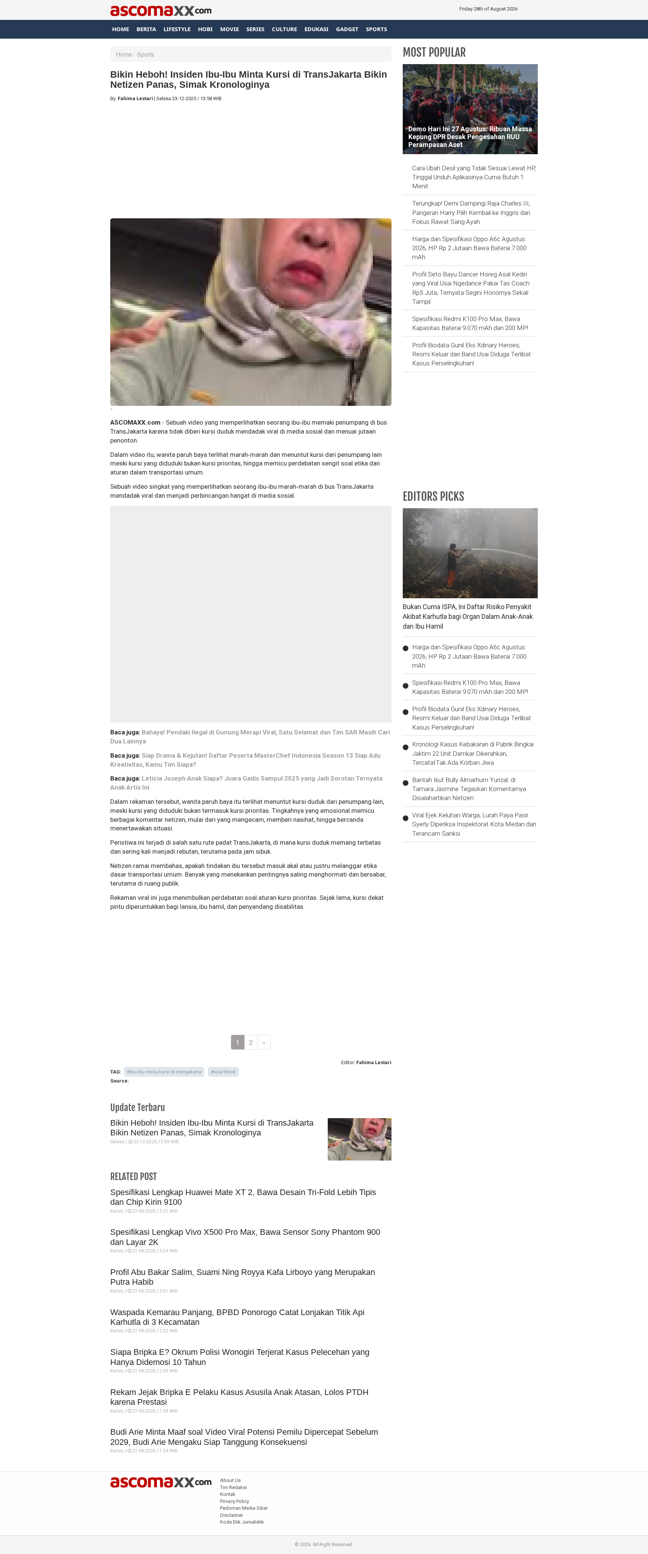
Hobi (205, 29)
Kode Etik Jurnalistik (242, 1522)
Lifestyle (177, 29)
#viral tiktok (223, 1072)
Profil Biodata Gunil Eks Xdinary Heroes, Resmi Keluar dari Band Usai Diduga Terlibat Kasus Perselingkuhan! (471, 354)
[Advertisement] (251, 160)
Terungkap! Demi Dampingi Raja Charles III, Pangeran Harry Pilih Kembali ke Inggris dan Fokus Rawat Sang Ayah (471, 212)
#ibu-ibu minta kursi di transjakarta (164, 1072)
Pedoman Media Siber (244, 1508)
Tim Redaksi (233, 1487)
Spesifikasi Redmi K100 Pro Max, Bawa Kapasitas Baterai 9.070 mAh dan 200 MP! (470, 323)
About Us (230, 1480)
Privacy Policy (234, 1501)
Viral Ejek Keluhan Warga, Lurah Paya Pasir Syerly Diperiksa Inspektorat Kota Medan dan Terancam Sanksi (474, 824)
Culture (284, 29)
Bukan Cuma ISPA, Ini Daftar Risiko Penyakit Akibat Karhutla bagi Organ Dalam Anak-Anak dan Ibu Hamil (468, 616)
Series (255, 29)
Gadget (347, 29)
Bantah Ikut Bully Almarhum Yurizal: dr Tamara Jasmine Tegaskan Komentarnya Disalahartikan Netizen (469, 789)
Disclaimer (231, 1515)
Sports (376, 29)
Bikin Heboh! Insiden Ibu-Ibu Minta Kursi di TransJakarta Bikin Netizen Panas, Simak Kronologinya (212, 1127)
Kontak (228, 1494)
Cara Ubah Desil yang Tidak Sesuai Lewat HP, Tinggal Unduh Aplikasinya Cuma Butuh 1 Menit (474, 177)
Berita (146, 29)
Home (120, 29)
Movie (229, 29)
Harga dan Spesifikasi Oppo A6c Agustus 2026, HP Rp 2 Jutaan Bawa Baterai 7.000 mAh (469, 248)
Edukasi (316, 29)
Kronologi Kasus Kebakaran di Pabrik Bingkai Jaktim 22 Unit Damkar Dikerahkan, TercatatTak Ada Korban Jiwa (473, 753)
